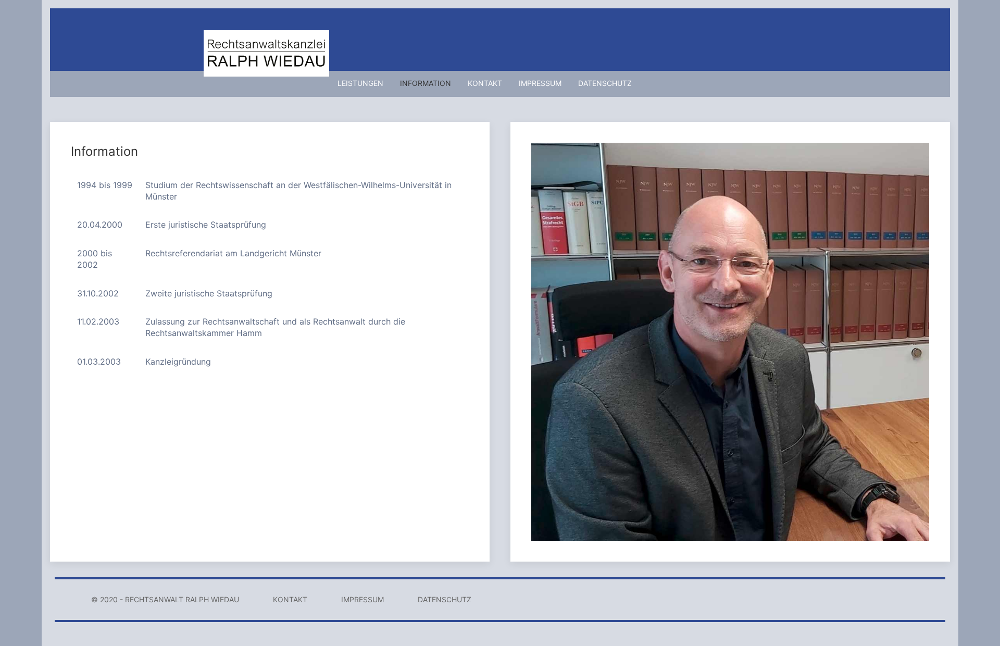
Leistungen (360, 83)
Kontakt (485, 83)
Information (425, 83)
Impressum (540, 83)
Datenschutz (605, 83)
